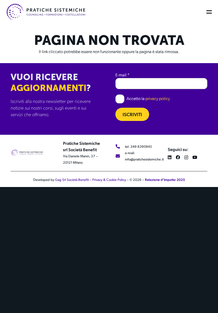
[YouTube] (194, 157)
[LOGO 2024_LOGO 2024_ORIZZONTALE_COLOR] (45, 12)
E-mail (122, 74)
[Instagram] (186, 157)
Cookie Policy (116, 179)
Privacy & (99, 179)
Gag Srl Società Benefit (72, 179)
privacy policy (157, 98)
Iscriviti (132, 114)
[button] (210, 12)
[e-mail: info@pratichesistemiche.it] (120, 156)
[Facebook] (178, 157)
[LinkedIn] (169, 157)
